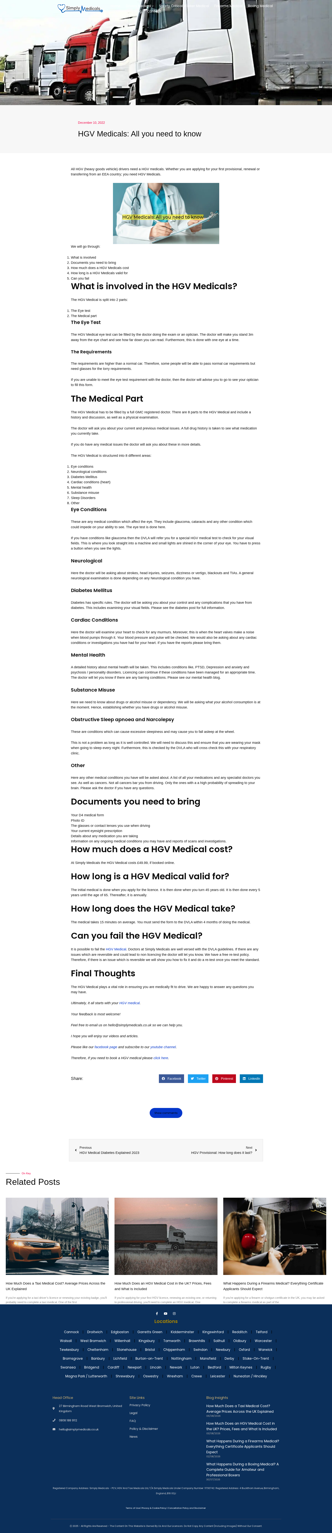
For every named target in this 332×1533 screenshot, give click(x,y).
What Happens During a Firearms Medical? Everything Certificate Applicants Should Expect (242, 1447)
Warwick (265, 1349)
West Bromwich (93, 1341)
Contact (154, 11)
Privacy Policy (139, 1405)
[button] (153, 6)
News (133, 1437)
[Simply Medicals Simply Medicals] (80, 8)
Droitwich (95, 1332)
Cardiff (113, 1367)
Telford (261, 1332)
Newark (176, 1367)
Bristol (150, 1349)
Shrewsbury (125, 1376)
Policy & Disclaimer (143, 1429)
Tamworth (171, 1341)
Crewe (196, 1376)
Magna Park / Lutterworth (86, 1376)
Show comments (166, 1113)
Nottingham (181, 1358)
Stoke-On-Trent (256, 1358)
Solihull (219, 1341)
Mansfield (208, 1358)
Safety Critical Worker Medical (184, 6)
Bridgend (91, 1367)
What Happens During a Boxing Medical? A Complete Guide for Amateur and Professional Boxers (242, 1470)
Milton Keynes (241, 1367)
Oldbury (239, 1341)
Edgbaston (120, 1332)
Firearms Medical (228, 6)
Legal (133, 1413)
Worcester (263, 1341)
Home (115, 6)
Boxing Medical (260, 6)
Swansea (68, 1367)
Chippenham (174, 1349)
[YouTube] (166, 1313)
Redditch (239, 1332)
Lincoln (155, 1367)
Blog (138, 11)
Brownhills (197, 1341)
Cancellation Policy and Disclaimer (187, 1508)
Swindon (200, 1349)
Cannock (71, 1332)
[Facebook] (157, 1313)
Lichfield (120, 1358)
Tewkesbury (69, 1349)
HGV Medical (116, 949)
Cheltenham (97, 1349)
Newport (135, 1367)
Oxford (244, 1349)
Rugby (266, 1367)
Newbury (223, 1349)
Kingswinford (213, 1332)
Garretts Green (149, 1332)
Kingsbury (147, 1341)
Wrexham (175, 1376)
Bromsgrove (73, 1358)
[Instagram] (174, 1313)
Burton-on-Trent (149, 1358)
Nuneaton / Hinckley (250, 1376)
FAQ (132, 1421)
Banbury (98, 1358)
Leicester (217, 1376)
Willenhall (122, 1341)
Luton (194, 1367)
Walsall (66, 1341)
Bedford (214, 1367)
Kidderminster (182, 1332)
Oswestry (151, 1376)
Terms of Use (133, 1508)
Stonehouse (127, 1349)
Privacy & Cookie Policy (154, 1508)
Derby (229, 1358)
